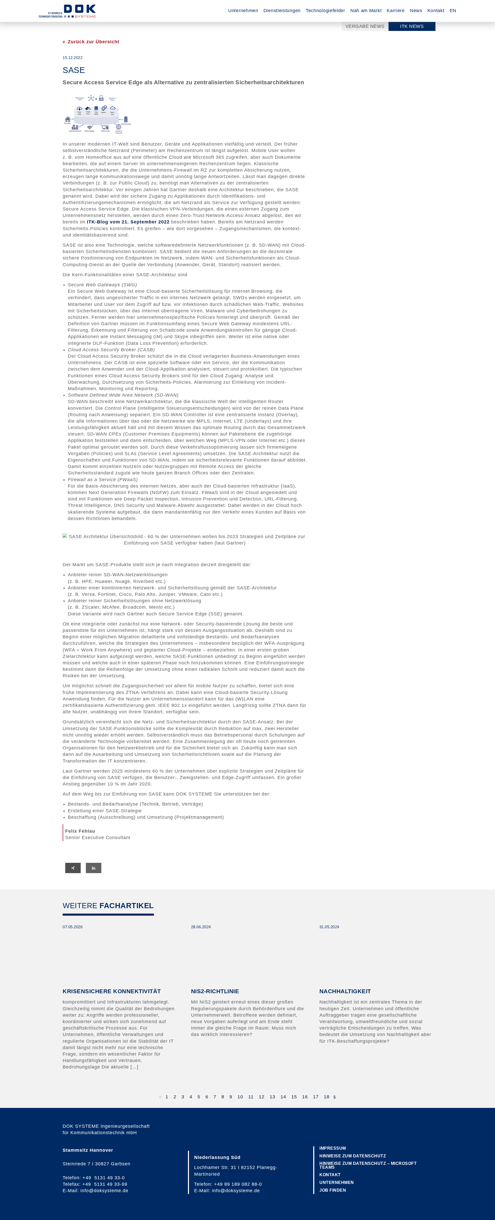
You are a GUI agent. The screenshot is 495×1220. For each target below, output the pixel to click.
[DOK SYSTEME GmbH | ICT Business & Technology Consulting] (67, 11)
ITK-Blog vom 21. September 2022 (128, 221)
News (416, 10)
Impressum (332, 1148)
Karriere (396, 10)
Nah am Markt (366, 10)
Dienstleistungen (282, 10)
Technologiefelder (325, 10)
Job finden (332, 1190)
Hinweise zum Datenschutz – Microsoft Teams (368, 1165)
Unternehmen (243, 10)
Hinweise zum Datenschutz (352, 1156)
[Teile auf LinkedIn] (93, 868)
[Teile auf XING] (73, 868)
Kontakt (435, 10)
